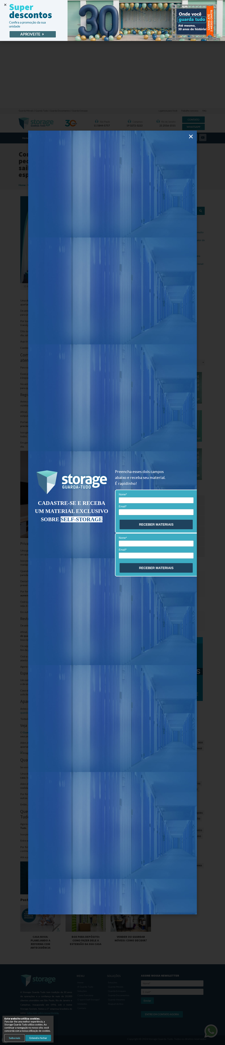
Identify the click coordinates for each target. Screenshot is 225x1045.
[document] (112, 522)
